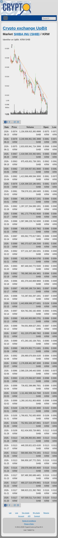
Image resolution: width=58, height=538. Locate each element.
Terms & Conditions (29, 521)
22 (15, 122)
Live (16, 513)
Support (37, 516)
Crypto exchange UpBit (25, 28)
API (29, 516)
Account (21, 516)
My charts (36, 513)
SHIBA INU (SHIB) (27, 34)
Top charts (25, 513)
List (10, 513)
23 (18, 122)
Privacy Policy (29, 524)
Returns (46, 513)
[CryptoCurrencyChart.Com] (16, 8)
